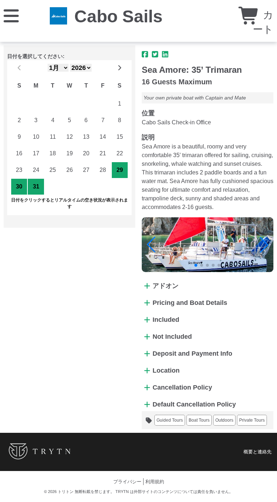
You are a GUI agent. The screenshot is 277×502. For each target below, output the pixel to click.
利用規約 (154, 481)
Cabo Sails (118, 16)
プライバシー (127, 481)
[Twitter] (155, 54)
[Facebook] (145, 54)
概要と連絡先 (257, 451)
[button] (151, 245)
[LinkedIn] (165, 54)
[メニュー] (11, 15)
